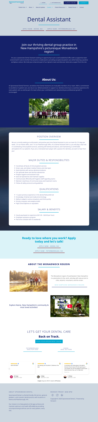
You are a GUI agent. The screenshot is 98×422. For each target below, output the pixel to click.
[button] (89, 369)
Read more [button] (66, 372)
